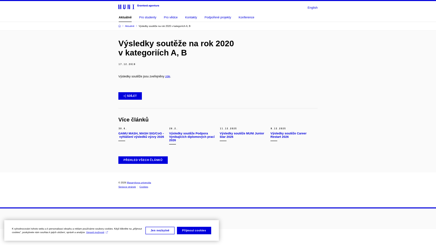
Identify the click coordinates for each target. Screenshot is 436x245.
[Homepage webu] (138, 6)
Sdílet (132, 95)
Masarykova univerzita (139, 182)
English (313, 7)
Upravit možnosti (95, 232)
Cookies (143, 186)
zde (167, 76)
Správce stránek (127, 186)
